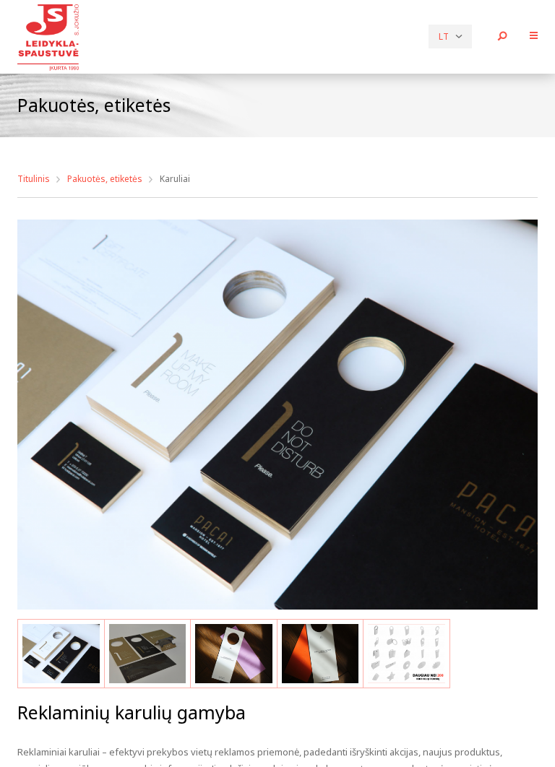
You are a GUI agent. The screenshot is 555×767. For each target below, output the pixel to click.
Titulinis (33, 179)
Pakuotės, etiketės (104, 179)
